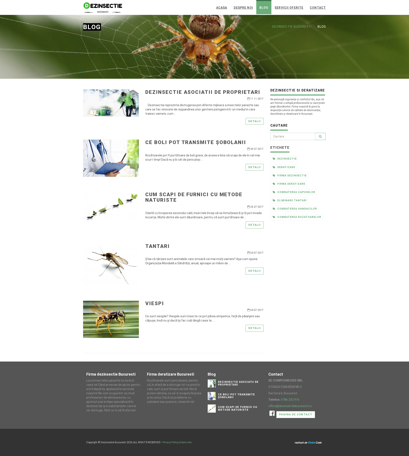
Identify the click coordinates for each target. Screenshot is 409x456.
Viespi (154, 303)
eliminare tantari (292, 200)
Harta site (186, 442)
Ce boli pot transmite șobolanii (195, 142)
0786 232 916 (290, 399)
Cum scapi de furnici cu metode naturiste (193, 197)
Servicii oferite (289, 7)
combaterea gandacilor (297, 208)
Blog (263, 7)
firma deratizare (291, 183)
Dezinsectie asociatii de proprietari (202, 92)
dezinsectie (287, 158)
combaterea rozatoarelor (299, 217)
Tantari (157, 246)
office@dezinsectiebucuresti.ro (290, 406)
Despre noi (243, 7)
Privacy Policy (170, 442)
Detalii (254, 121)
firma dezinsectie (292, 175)
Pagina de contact (295, 414)
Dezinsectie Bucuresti (292, 26)
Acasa (221, 7)
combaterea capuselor (296, 192)
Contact (318, 7)
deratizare (286, 167)
